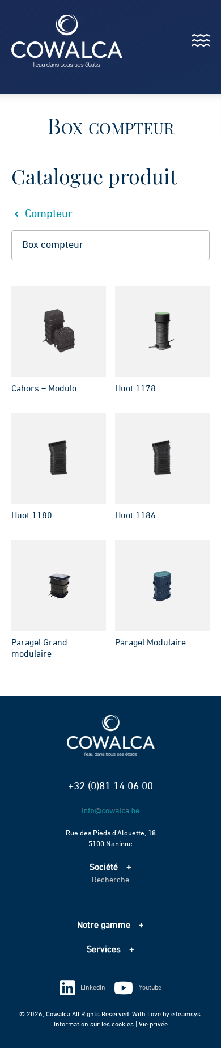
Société (104, 867)
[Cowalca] (55, 40)
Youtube (150, 987)
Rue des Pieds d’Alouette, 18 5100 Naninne (111, 839)
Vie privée (153, 1024)
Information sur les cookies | (96, 1024)
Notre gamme (103, 925)
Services (104, 949)
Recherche (110, 880)
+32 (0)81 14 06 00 (110, 786)
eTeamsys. (186, 1014)
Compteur (47, 213)
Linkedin (92, 987)
